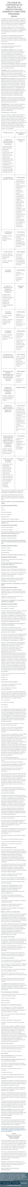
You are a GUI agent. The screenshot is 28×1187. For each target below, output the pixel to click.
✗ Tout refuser (15, 1183)
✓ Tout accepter (5, 1183)
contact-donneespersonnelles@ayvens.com (13, 1129)
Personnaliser (24, 1183)
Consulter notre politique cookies (14, 1185)
